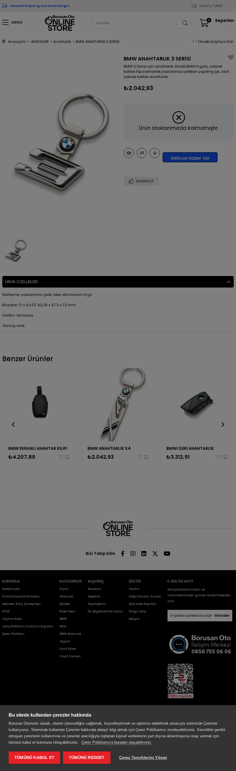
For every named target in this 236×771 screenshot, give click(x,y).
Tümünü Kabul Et (34, 757)
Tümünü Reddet (87, 757)
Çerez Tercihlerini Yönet (143, 757)
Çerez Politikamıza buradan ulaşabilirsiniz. (116, 742)
